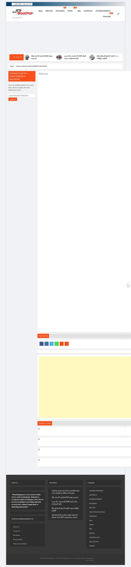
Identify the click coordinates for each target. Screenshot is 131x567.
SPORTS (92, 533)
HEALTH (49, 11)
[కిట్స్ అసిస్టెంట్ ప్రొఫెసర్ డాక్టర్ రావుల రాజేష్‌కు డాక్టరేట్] (84, 57)
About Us (16, 527)
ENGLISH (107, 15)
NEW (91, 520)
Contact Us (16, 531)
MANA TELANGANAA (97, 512)
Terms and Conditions (20, 544)
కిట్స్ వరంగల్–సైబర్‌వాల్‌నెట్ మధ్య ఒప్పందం (65, 497)
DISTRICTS (93, 495)
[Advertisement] (65, 37)
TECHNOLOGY (94, 537)
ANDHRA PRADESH (96, 491)
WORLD (92, 546)
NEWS (72, 10)
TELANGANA (94, 542)
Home (40, 11)
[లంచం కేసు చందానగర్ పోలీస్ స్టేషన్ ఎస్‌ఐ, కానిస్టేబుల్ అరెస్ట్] (51, 57)
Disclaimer (16, 535)
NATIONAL (88, 11)
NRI (79, 11)
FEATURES (61, 10)
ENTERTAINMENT (103, 11)
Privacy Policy (17, 539)
